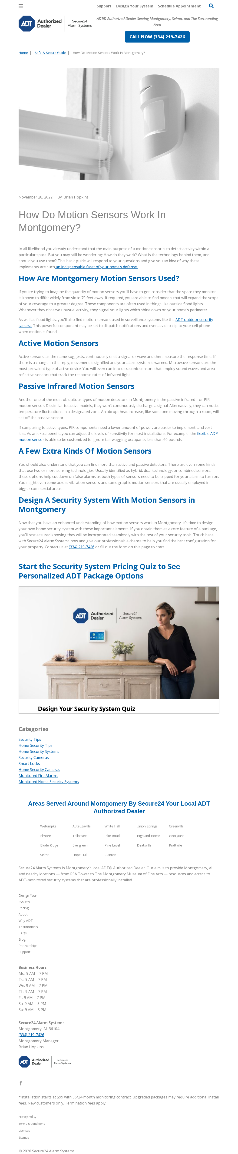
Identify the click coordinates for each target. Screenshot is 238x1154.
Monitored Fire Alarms (38, 775)
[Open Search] (211, 5)
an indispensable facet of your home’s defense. (96, 266)
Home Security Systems (39, 751)
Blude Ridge (49, 845)
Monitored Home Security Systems (49, 781)
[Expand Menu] (82, 43)
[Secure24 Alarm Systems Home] (55, 24)
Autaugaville (82, 826)
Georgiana (177, 835)
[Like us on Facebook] (21, 1084)
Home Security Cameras (39, 769)
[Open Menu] (21, 6)
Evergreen (80, 845)
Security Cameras (34, 757)
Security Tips (30, 739)
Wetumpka (48, 826)
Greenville (176, 826)
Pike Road (112, 835)
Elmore (45, 835)
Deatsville (144, 845)
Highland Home (148, 835)
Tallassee (80, 835)
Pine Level (112, 845)
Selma (45, 855)
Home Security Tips (36, 745)
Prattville (175, 845)
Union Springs (147, 826)
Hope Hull (80, 855)
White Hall (112, 826)
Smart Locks (29, 763)
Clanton (110, 855)
